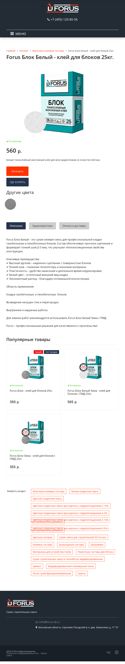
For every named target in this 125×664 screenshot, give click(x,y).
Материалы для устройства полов (52, 551)
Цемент (37, 566)
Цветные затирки (42, 537)
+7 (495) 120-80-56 (64, 19)
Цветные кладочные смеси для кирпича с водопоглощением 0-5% (70, 513)
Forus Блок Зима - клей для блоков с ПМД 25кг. (32, 457)
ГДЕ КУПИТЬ (17, 182)
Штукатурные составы (71, 544)
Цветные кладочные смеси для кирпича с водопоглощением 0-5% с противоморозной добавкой (70, 529)
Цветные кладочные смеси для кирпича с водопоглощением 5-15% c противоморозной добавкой (70, 520)
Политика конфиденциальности (22, 653)
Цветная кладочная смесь (47, 498)
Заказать (17, 171)
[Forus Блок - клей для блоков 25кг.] (10, 204)
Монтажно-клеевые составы (48, 491)
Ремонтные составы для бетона (95, 551)
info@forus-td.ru (49, 622)
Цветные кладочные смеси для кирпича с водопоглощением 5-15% (71, 505)
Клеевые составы (42, 544)
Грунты (82, 573)
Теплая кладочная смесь (84, 491)
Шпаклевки (97, 544)
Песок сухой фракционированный (52, 573)
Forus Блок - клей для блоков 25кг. (31, 390)
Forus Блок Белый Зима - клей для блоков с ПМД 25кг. (89, 392)
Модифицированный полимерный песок (71, 566)
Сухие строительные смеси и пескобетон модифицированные (68, 559)
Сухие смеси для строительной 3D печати (82, 537)
